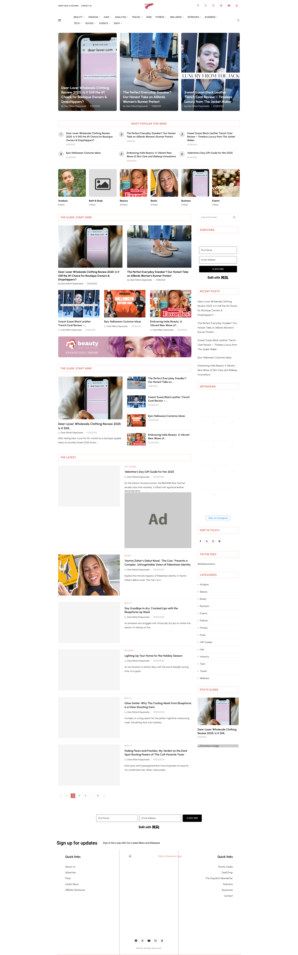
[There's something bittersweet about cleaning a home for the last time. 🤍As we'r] (207, 504)
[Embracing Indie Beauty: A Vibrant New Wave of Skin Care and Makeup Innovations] (170, 303)
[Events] (226, 187)
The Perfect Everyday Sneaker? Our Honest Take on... (167, 380)
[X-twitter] (142, 940)
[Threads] (237, 5)
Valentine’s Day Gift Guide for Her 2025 (149, 471)
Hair (106, 17)
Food (202, 635)
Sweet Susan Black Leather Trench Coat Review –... (169, 399)
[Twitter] (206, 5)
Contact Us (86, 5)
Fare (149, 17)
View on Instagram (218, 518)
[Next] (188, 368)
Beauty (78, 17)
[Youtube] (229, 5)
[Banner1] (218, 745)
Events (103, 23)
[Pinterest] (221, 5)
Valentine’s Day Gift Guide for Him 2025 (210, 152)
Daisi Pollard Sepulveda (75, 106)
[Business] (195, 187)
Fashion (93, 17)
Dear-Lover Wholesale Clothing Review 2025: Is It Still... (89, 426)
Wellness (176, 17)
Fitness (160, 17)
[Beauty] (133, 187)
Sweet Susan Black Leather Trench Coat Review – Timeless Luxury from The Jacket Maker (208, 97)
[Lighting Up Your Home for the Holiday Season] (89, 669)
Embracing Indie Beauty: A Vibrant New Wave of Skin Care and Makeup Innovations (217, 370)
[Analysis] (72, 187)
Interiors (193, 17)
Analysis (120, 17)
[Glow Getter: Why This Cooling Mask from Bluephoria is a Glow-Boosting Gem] (89, 717)
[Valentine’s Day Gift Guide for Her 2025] (89, 486)
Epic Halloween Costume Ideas (83, 152)
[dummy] (157, 493)
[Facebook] (198, 5)
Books (89, 23)
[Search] (238, 20)
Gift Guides (206, 642)
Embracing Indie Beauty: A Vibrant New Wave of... (169, 436)
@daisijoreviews (206, 563)
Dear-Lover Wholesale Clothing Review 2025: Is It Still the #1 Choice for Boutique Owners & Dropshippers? (89, 137)
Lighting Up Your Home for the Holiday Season (153, 655)
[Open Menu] (59, 20)
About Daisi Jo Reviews (68, 5)
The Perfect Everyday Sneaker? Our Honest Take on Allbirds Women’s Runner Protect (147, 97)
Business (210, 17)
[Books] (164, 187)
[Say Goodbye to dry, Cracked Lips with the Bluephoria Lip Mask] (89, 622)
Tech (77, 23)
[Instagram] (213, 5)
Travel (136, 17)
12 (98, 795)
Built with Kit (218, 277)
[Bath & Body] (103, 187)
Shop (117, 23)
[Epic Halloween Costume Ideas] (124, 303)
